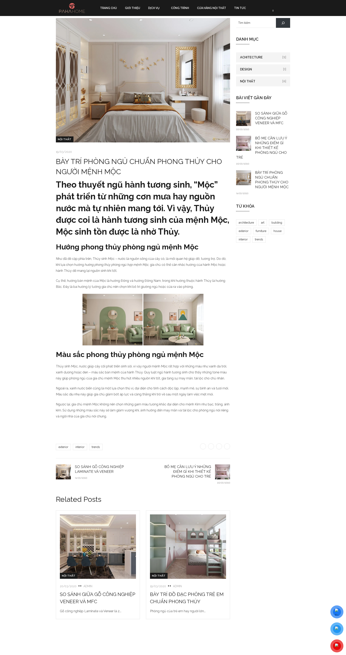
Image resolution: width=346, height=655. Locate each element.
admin (87, 586)
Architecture (246, 222)
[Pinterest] (219, 446)
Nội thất (64, 139)
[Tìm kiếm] (283, 23)
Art (262, 222)
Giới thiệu (132, 8)
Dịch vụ (154, 8)
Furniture (261, 231)
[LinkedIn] (227, 446)
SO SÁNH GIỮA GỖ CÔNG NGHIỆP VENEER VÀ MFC (271, 118)
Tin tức (240, 8)
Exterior (63, 447)
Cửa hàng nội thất (211, 8)
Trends (96, 447)
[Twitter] (203, 446)
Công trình (180, 8)
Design (246, 69)
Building (277, 222)
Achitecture (251, 57)
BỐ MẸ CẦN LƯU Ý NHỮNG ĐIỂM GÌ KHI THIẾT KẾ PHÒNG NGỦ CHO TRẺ (261, 147)
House (278, 231)
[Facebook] (211, 446)
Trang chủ (108, 8)
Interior (79, 447)
